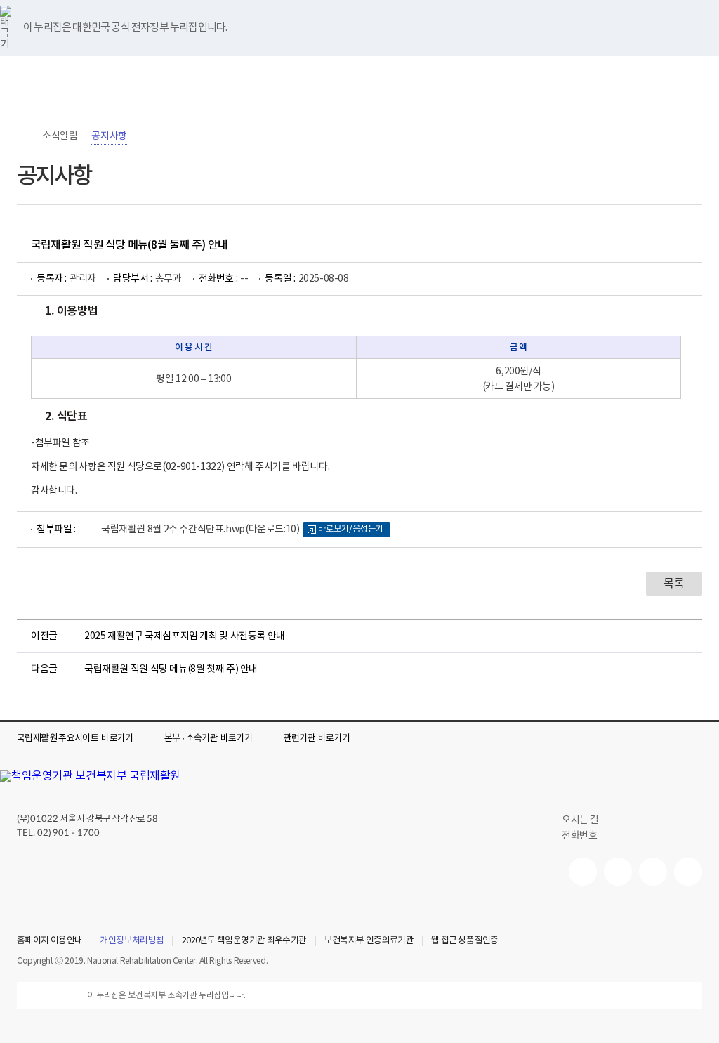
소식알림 (59, 136)
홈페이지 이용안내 (49, 941)
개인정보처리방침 (132, 941)
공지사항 (108, 136)
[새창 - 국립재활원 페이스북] (688, 872)
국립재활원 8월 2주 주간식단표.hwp (200, 529)
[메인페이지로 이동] (359, 81)
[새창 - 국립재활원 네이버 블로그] (618, 872)
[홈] (24, 136)
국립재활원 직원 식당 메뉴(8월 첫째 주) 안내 (171, 669)
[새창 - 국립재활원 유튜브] (583, 872)
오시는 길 (580, 820)
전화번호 (579, 835)
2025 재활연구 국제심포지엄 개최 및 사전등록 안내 (184, 636)
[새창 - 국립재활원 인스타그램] (653, 872)
